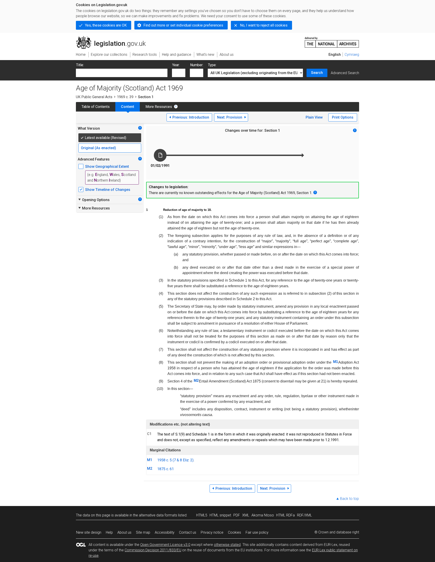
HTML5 (201, 515)
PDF (236, 515)
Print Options (342, 117)
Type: (212, 65)
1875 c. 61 (165, 469)
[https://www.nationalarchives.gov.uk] (332, 40)
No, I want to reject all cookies (264, 25)
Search (317, 73)
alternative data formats (158, 515)
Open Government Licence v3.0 (165, 545)
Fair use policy (257, 532)
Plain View (314, 117)
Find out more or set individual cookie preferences (183, 25)
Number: (196, 65)
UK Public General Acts (94, 97)
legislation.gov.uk (113, 38)
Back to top (349, 498)
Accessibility (164, 532)
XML (245, 515)
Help (109, 532)
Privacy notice (212, 532)
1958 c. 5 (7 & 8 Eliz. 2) (175, 460)
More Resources (158, 107)
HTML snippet (220, 515)
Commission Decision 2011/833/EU (153, 550)
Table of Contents (96, 107)
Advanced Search (345, 73)
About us (124, 532)
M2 (196, 380)
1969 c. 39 (125, 97)
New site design (88, 532)
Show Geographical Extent (107, 166)
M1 (335, 362)
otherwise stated (227, 545)
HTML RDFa (285, 515)
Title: (80, 65)
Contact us (187, 532)
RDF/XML (304, 515)
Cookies (234, 532)
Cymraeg (352, 54)
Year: (176, 65)
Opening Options (94, 199)
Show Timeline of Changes (107, 189)
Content (127, 107)
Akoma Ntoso (262, 515)
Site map (143, 532)
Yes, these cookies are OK (106, 25)
